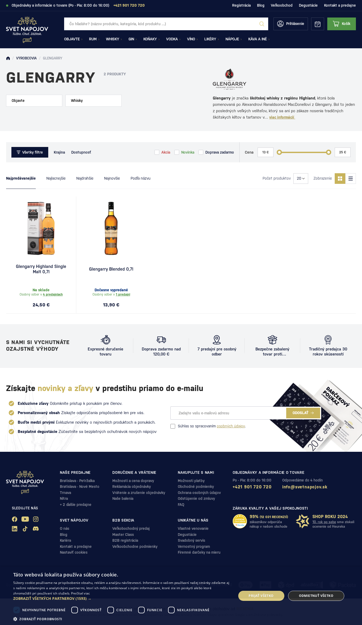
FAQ (181, 504)
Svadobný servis (191, 540)
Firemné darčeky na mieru (199, 552)
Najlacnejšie (56, 178)
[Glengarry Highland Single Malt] (41, 228)
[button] (121, 598)
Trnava (65, 493)
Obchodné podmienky (196, 486)
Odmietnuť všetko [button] (316, 595)
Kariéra (65, 540)
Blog (260, 5)
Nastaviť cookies (73, 552)
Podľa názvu (141, 178)
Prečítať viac (80, 593)
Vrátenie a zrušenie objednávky (138, 493)
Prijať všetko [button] (261, 595)
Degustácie (308, 5)
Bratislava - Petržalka (77, 481)
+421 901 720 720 (252, 486)
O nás (64, 528)
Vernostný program (194, 546)
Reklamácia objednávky (131, 486)
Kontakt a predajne (340, 5)
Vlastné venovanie (193, 528)
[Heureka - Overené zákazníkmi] (240, 521)
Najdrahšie (85, 178)
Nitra (64, 498)
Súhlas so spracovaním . (212, 426)
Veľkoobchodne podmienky (134, 546)
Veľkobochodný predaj (131, 528)
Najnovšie (112, 178)
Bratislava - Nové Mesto (79, 486)
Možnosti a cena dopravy (133, 481)
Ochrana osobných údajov (199, 493)
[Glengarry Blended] (111, 228)
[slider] (279, 152)
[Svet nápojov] (8, 58)
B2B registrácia (125, 540)
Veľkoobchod (282, 5)
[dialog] (181, 596)
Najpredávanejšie (21, 178)
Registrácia (241, 5)
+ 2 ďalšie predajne (75, 504)
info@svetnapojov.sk (305, 486)
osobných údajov (231, 426)
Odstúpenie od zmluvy (196, 498)
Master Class (123, 534)
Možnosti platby (191, 481)
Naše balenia (122, 498)
